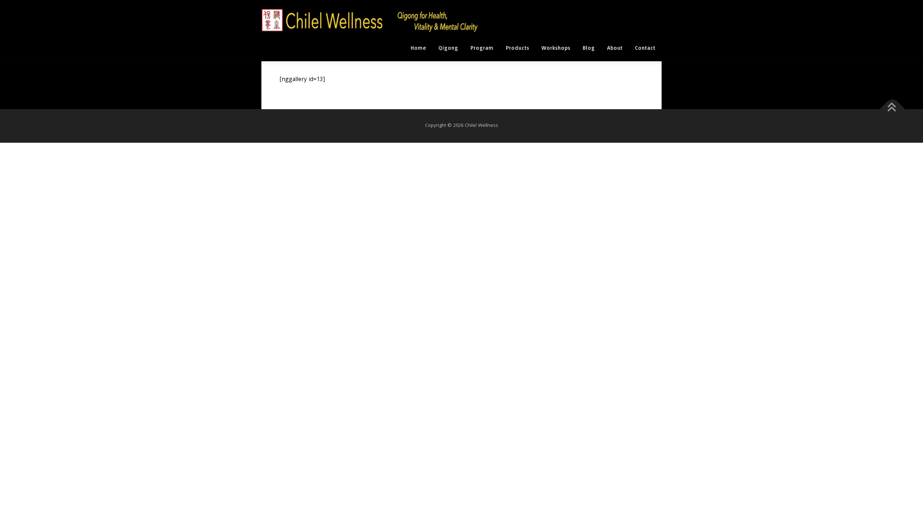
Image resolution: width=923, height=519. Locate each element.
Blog (589, 47)
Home (418, 47)
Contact (645, 47)
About (615, 47)
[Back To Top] (892, 109)
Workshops (556, 47)
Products (517, 47)
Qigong (448, 47)
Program (482, 47)
